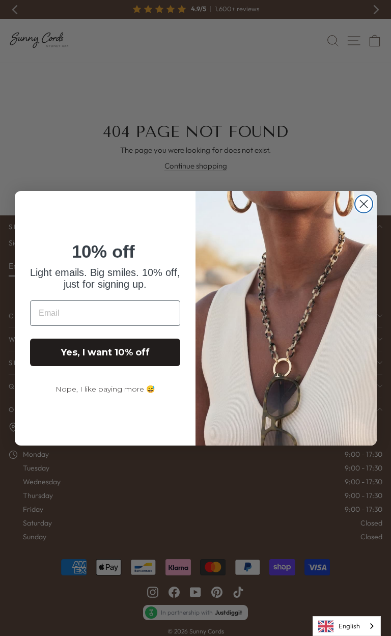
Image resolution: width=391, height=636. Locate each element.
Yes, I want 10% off (105, 352)
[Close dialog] (364, 204)
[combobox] (347, 626)
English (349, 626)
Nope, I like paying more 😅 (105, 389)
